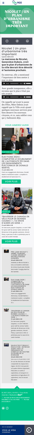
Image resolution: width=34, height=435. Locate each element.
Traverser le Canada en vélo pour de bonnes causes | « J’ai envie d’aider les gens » (15, 219)
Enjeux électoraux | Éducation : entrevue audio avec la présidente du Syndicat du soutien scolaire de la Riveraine (20, 350)
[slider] (28, 83)
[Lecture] (4, 83)
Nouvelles (6, 212)
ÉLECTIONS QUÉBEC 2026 (10, 152)
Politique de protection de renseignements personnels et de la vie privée (16, 399)
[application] (17, 83)
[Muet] (25, 83)
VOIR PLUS (11, 181)
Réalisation (13, 395)
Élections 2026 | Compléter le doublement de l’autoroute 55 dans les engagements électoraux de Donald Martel (17, 162)
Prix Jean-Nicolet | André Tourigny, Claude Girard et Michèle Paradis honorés (19, 255)
